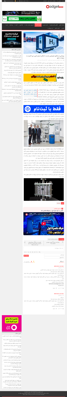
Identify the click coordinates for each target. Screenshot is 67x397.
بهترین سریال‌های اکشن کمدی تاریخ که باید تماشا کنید (12, 387)
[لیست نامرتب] (34, 252)
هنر (7, 25)
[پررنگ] (25, 252)
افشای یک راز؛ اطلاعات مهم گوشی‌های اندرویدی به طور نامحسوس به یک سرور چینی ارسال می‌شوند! (34, 243)
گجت (16, 25)
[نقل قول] (36, 252)
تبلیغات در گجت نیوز (51, 1)
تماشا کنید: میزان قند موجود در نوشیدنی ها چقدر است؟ (52, 242)
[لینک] (40, 252)
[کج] (27, 252)
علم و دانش (38, 25)
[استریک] (30, 252)
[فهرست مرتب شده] (32, 252)
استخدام (45, 1)
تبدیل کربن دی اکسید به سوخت (53, 239)
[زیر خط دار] (29, 252)
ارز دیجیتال (50, 28)
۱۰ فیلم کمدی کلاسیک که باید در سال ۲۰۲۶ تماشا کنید (12, 360)
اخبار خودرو (45, 25)
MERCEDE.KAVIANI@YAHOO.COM (56, 284)
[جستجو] (5, 1)
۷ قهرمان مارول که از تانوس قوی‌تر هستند (14, 72)
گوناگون (21, 25)
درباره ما (63, 1)
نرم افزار (11, 25)
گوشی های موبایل (54, 25)
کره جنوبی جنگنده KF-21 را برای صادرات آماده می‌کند (12, 70)
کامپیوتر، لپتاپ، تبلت (29, 25)
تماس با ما (59, 1)
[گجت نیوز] (54, 8)
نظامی (63, 28)
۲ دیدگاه (61, 60)
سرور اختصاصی (34, 394)
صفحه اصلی (61, 25)
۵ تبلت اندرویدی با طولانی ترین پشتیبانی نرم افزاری (12, 343)
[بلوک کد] (38, 252)
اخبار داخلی (57, 28)
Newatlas (58, 203)
